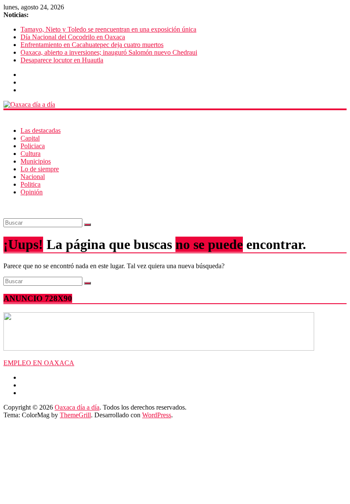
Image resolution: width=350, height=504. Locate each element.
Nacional (32, 176)
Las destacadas (40, 130)
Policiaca (32, 145)
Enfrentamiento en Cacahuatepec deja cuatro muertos (91, 44)
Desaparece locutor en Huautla (61, 60)
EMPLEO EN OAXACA (38, 362)
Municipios (35, 161)
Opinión (31, 192)
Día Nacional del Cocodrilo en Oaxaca (72, 37)
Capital (30, 138)
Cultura (30, 153)
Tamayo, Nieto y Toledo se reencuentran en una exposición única (108, 29)
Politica (30, 184)
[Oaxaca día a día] (175, 104)
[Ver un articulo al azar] (6, 206)
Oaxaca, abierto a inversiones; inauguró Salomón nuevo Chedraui (108, 52)
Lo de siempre (39, 169)
